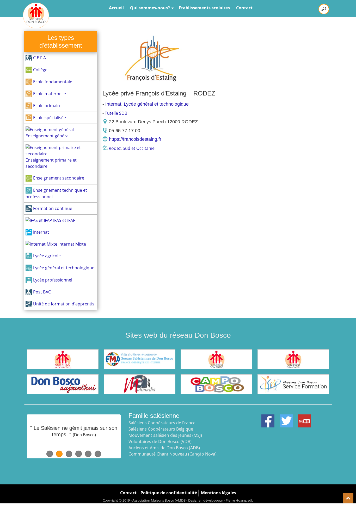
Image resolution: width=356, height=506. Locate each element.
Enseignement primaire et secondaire (51, 163)
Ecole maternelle (49, 94)
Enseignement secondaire (58, 178)
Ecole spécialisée (49, 117)
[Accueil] (36, 15)
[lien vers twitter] (286, 417)
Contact (244, 8)
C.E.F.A (39, 58)
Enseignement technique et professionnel (56, 193)
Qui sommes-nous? (150, 8)
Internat (40, 232)
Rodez (115, 148)
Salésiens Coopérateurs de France (161, 423)
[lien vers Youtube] (304, 417)
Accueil (116, 8)
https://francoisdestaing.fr (135, 139)
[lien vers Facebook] (267, 417)
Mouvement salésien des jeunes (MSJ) (165, 435)
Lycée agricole (46, 256)
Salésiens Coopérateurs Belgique (160, 429)
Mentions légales (218, 493)
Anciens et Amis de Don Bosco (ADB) (164, 448)
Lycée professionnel (52, 280)
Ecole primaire (47, 105)
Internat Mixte (71, 244)
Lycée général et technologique (63, 268)
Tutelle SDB (116, 113)
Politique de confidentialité (168, 493)
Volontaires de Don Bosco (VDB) (160, 441)
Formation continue (52, 208)
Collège (39, 70)
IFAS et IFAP (64, 220)
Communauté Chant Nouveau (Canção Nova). (173, 454)
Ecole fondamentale (52, 82)
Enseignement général (48, 136)
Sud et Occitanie (139, 148)
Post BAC (41, 292)
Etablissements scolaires (204, 8)
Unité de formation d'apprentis (63, 304)
